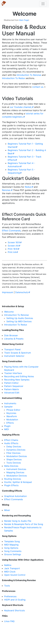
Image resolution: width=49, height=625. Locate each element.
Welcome (9, 311)
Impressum (7, 292)
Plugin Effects (11, 485)
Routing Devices (12, 479)
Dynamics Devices (15, 449)
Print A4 (12, 252)
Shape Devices (14, 459)
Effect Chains (11, 440)
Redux (28, 187)
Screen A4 (13, 245)
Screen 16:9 (14, 242)
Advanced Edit (11, 392)
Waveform (11, 416)
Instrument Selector (14, 356)
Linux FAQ (9, 621)
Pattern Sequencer (13, 386)
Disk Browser (11, 335)
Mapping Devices (15, 472)
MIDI (6, 429)
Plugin (7, 426)
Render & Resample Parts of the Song (23, 524)
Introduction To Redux (13, 78)
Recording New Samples (16, 379)
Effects (10, 422)
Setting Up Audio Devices (19, 318)
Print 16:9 (12, 249)
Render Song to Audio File (17, 521)
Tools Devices (13, 462)
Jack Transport (12, 568)
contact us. (38, 86)
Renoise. (6, 190)
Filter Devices (13, 453)
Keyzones (11, 413)
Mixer (7, 510)
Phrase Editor (13, 409)
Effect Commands (11, 230)
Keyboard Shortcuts (14, 610)
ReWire (7, 565)
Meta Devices (11, 466)
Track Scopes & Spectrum (17, 352)
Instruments (10, 403)
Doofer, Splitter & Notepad (18, 482)
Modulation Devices (16, 456)
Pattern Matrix (11, 389)
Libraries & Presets (13, 338)
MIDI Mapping (11, 544)
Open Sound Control (14, 575)
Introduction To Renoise (29, 75)
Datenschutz (21, 292)
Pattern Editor (11, 383)
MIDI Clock (10, 571)
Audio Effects (11, 443)
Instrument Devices (16, 469)
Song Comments (12, 551)
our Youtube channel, (21, 107)
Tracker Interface (13, 373)
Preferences (10, 596)
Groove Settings (12, 554)
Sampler (8, 406)
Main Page (23, 20)
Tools (7, 585)
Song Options (11, 548)
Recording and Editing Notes (19, 376)
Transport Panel (12, 349)
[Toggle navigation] (43, 3)
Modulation (12, 419)
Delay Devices (13, 446)
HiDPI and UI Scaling (14, 599)
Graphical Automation (15, 496)
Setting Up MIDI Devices (19, 321)
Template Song (12, 541)
